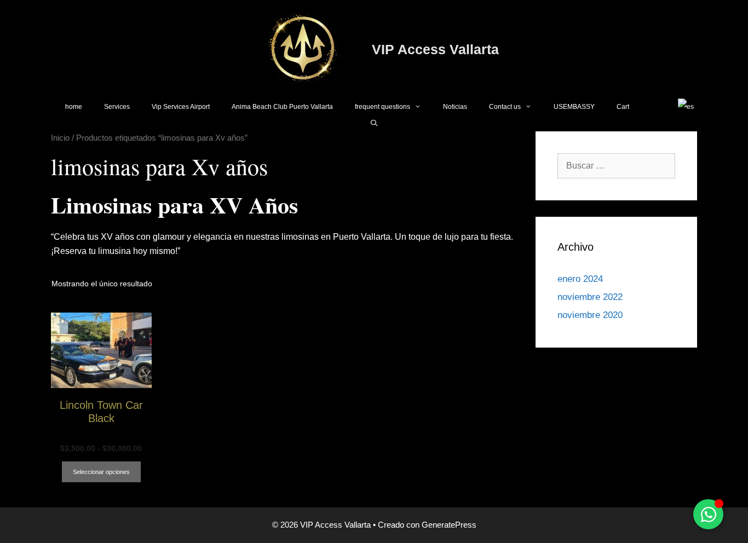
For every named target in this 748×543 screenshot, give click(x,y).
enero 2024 (580, 279)
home (73, 107)
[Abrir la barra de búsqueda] (374, 123)
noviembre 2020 (590, 315)
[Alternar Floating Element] (708, 514)
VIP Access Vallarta (435, 49)
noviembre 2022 (590, 297)
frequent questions (382, 107)
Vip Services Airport (181, 107)
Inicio (60, 138)
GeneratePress (449, 524)
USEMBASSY (574, 107)
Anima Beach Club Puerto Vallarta (282, 107)
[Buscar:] (616, 165)
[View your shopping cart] (653, 107)
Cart (623, 107)
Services (117, 107)
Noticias (455, 107)
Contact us (505, 107)
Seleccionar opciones (101, 472)
